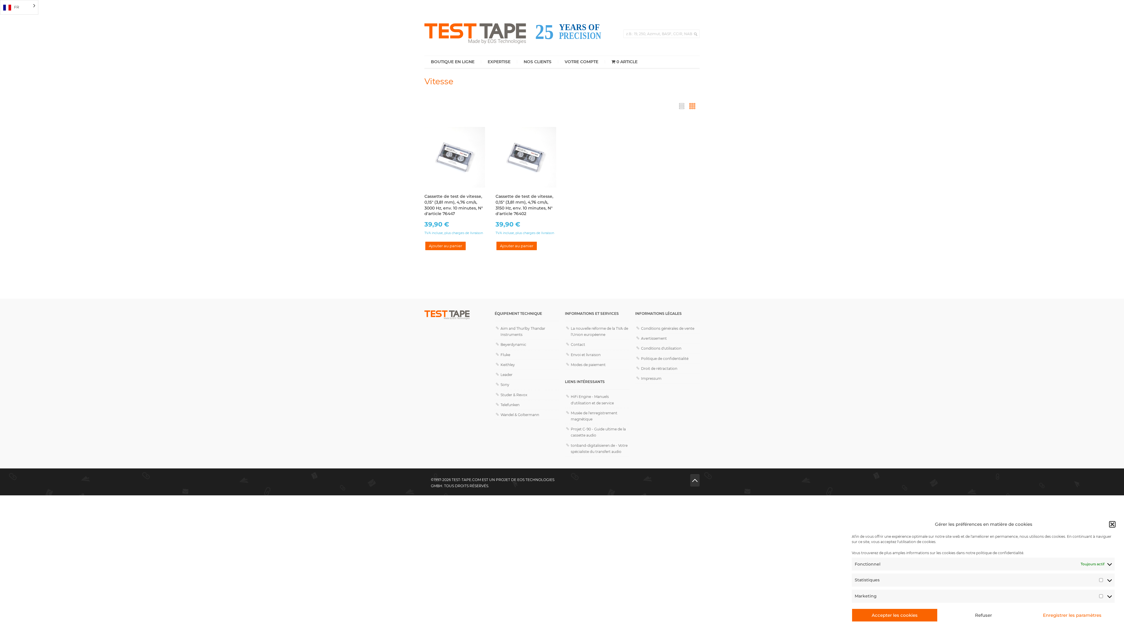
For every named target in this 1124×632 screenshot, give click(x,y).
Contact (578, 344)
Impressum (651, 378)
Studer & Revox (514, 395)
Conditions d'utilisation (661, 348)
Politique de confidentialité (664, 358)
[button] (1112, 524)
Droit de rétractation (659, 368)
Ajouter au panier (445, 245)
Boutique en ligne (452, 61)
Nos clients (537, 61)
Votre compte (581, 61)
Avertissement (654, 338)
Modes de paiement (588, 365)
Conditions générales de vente (667, 328)
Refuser (983, 615)
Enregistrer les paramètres (1072, 615)
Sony (505, 384)
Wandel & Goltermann (520, 415)
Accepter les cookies (895, 615)
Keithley (508, 365)
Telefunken (510, 405)
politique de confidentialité (999, 553)
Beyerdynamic (513, 344)
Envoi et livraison (586, 355)
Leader (507, 374)
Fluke (505, 355)
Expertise (499, 61)
